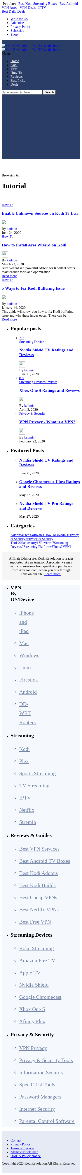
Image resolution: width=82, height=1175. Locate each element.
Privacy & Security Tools (46, 1060)
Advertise (17, 23)
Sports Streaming (37, 773)
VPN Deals (28, 7)
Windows (29, 655)
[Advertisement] (41, 130)
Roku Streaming (36, 948)
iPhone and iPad (26, 622)
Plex (24, 761)
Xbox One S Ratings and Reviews (49, 390)
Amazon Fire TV (37, 960)
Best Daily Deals (13, 11)
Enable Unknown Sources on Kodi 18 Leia (40, 213)
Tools (58, 546)
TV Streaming (34, 785)
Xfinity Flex (32, 1021)
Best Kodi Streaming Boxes (37, 3)
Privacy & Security (32, 413)
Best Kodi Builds (37, 885)
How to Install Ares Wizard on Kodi (34, 245)
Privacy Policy (20, 26)
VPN (14, 69)
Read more (9, 276)
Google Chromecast (40, 997)
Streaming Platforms (38, 546)
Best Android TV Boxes (44, 861)
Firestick (28, 680)
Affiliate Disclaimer (24, 1152)
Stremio (27, 822)
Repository (31, 543)
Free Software (33, 535)
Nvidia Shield (34, 985)
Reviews (16, 76)
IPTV (42, 7)
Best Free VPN (35, 922)
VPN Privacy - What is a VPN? (47, 422)
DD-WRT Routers (27, 713)
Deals (14, 84)
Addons (16, 535)
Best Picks (17, 80)
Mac (24, 643)
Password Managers (40, 1097)
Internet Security (37, 1109)
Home (14, 61)
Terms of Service (22, 1148)
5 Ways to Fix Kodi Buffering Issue (33, 288)
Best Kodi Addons (38, 873)
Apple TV (29, 973)
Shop (14, 34)
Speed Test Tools (37, 1084)
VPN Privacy (33, 1048)
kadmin (12, 229)
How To (16, 73)
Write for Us (19, 19)
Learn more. (52, 574)
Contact (15, 1140)
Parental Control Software (47, 1121)
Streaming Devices (32, 342)
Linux (25, 667)
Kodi (13, 65)
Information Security (41, 1072)
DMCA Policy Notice (25, 1156)
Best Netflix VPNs (39, 909)
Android (28, 692)
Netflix (26, 810)
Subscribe (17, 30)
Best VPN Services (39, 849)
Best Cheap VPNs (38, 897)
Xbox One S (32, 1009)
